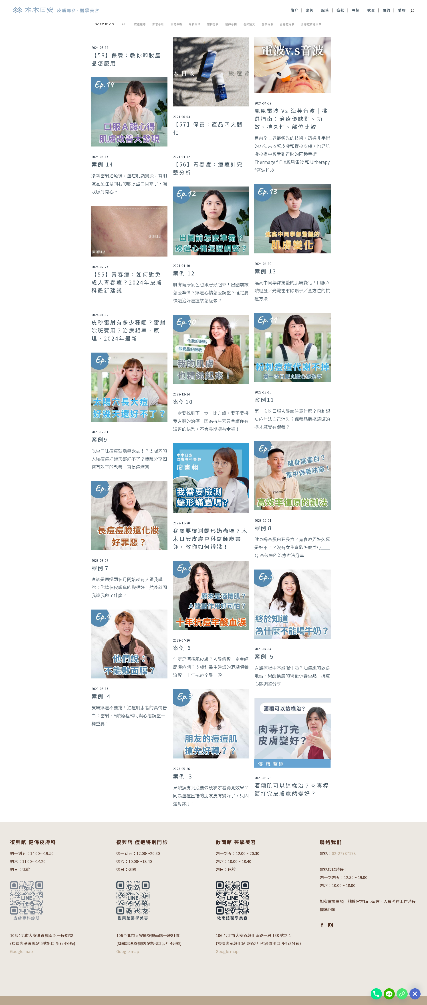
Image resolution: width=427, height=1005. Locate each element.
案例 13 (265, 271)
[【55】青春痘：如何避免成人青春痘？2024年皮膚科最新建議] (129, 231)
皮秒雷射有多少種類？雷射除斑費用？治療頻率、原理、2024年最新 (128, 330)
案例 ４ (101, 696)
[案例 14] (129, 111)
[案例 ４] (129, 644)
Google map (21, 951)
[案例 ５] (292, 604)
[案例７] (129, 515)
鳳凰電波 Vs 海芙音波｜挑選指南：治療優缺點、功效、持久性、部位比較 (291, 118)
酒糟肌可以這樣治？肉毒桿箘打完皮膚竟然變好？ (291, 789)
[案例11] (292, 347)
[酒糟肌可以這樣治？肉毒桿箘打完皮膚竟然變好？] (292, 733)
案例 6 (182, 648)
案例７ (100, 568)
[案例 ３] (211, 723)
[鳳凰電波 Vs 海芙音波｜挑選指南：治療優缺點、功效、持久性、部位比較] (292, 65)
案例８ (263, 528)
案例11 (264, 399)
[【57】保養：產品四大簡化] (211, 71)
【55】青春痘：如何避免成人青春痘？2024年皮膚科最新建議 (127, 282)
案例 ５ (264, 656)
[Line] (389, 993)
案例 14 (102, 164)
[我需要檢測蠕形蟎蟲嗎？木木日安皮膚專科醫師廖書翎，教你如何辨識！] (211, 478)
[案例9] (129, 387)
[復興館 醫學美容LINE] (402, 993)
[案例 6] (211, 595)
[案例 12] (211, 221)
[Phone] (376, 993)
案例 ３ (183, 776)
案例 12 (184, 273)
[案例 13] (292, 218)
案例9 (99, 439)
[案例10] (211, 349)
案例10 (183, 401)
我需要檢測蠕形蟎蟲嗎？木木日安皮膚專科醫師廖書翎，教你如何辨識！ (210, 538)
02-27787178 (344, 853)
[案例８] (292, 475)
